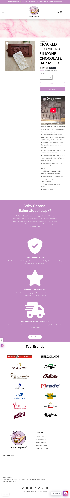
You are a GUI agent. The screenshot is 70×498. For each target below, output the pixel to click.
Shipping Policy (41, 446)
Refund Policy (41, 442)
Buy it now (52, 89)
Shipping (42, 70)
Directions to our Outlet (9, 481)
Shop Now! (35, 337)
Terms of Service (42, 449)
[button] (3, 12)
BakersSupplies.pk (31, 491)
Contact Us (40, 436)
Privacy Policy (41, 439)
